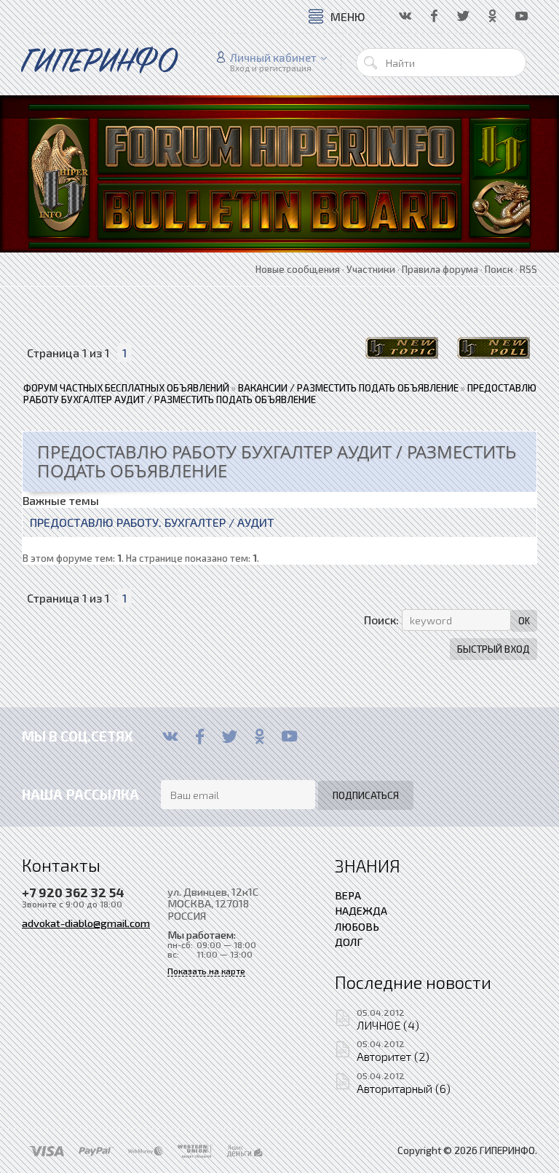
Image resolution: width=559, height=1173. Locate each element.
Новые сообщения (297, 269)
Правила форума (440, 269)
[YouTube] (289, 736)
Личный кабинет (273, 57)
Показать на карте (206, 971)
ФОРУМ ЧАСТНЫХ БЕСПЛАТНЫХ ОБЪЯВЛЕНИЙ (126, 388)
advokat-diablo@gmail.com (86, 923)
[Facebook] (200, 736)
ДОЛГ (348, 941)
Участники (370, 269)
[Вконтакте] (170, 736)
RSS (528, 269)
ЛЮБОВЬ (357, 926)
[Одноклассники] (259, 736)
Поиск (499, 269)
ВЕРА (348, 895)
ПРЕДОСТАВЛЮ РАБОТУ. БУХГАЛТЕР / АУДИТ (152, 522)
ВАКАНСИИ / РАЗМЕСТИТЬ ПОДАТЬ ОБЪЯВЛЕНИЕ (348, 388)
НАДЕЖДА (361, 910)
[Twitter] (230, 736)
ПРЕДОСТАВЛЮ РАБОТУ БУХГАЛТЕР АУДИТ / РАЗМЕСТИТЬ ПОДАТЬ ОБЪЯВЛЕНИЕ (279, 393)
